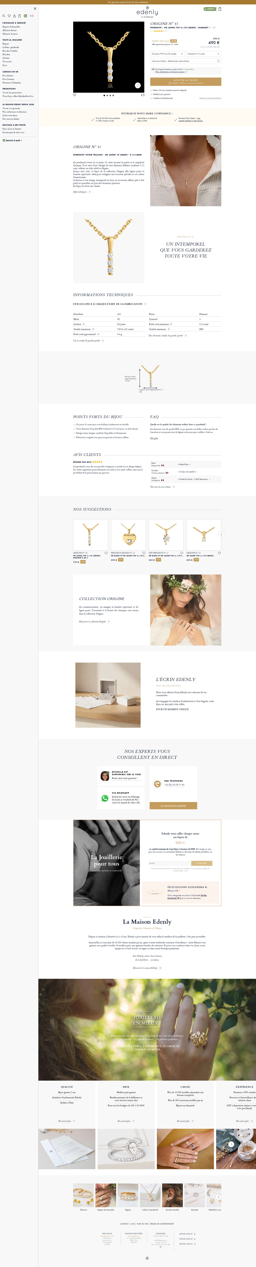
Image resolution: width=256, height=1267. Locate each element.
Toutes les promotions (12, 92)
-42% (173, 41)
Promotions (9, 89)
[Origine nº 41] (108, 57)
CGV (132, 1224)
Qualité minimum (82, 329)
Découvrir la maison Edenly (145, 968)
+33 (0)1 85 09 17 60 (174, 784)
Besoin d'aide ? (14, 141)
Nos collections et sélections (15, 111)
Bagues (6, 43)
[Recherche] (5, 16)
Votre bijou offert (18, 96)
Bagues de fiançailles (11, 26)
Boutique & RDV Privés (14, 125)
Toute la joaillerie (12, 40)
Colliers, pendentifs (11, 47)
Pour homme (8, 79)
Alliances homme (10, 33)
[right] (138, 85)
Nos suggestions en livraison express (170, 72)
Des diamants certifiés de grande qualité (166, 336)
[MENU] (35, 9)
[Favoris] (10, 16)
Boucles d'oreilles (10, 50)
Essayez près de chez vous (13, 132)
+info (186, 871)
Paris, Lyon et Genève (12, 128)
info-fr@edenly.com (160, 1240)
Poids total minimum (160, 324)
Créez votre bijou (10, 115)
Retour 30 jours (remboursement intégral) (169, 90)
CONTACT (124, 1224)
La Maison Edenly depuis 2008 (18, 104)
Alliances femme (10, 30)
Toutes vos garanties (11, 108)
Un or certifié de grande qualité (86, 341)
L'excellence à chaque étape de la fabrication (107, 304)
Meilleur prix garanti (161, 94)
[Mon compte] (16, 16)
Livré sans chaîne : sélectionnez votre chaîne (170, 61)
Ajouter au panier (187, 81)
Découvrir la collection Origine (92, 622)
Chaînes (6, 57)
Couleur (77, 324)
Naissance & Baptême (12, 82)
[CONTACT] (26, 15)
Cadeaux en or (10, 72)
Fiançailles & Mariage (14, 23)
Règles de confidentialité (162, 1224)
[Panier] (21, 15)
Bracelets (6, 54)
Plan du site (142, 1224)
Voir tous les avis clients (160, 487)
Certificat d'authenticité (163, 98)
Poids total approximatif (84, 334)
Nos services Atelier (11, 118)
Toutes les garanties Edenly (210, 98)
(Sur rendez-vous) (134, 1236)
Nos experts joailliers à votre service (191, 119)
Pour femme (8, 75)
